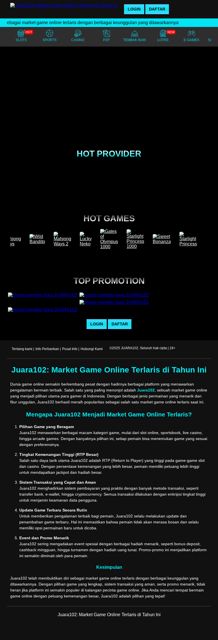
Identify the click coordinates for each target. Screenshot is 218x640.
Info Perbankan (47, 349)
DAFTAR (157, 9)
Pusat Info (69, 349)
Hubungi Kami (92, 349)
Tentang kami (22, 349)
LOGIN (134, 9)
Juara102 (146, 390)
